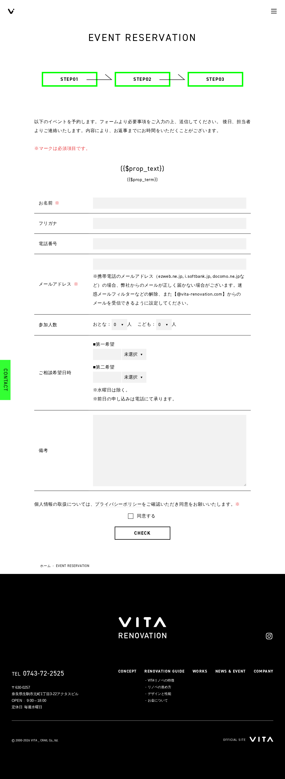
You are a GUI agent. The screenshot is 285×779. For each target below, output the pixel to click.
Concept (127, 671)
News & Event (230, 671)
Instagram (269, 636)
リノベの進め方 (159, 687)
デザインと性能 (159, 694)
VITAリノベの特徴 (161, 680)
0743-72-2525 (43, 673)
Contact (5, 380)
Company (264, 671)
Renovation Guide (164, 671)
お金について (158, 700)
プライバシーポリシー (118, 504)
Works (200, 671)
